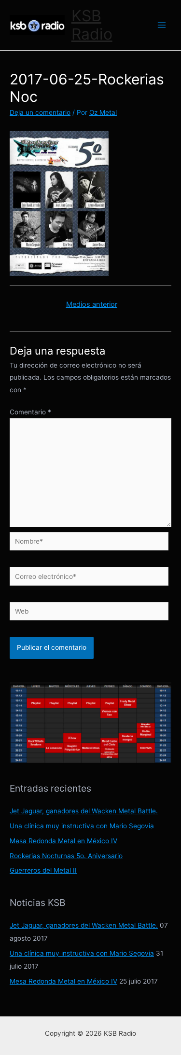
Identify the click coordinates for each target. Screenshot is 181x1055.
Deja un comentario (40, 112)
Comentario (30, 412)
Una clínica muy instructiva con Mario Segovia (82, 826)
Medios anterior (91, 304)
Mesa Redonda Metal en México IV (63, 841)
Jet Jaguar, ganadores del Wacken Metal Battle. (84, 811)
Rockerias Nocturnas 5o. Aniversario (66, 856)
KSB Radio (91, 24)
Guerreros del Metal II (43, 870)
